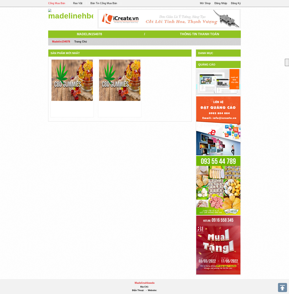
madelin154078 (89, 34)
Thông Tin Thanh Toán (199, 34)
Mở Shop (205, 3)
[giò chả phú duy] (218, 185)
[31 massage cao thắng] (218, 244)
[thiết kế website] (169, 19)
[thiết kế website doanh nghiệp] (218, 81)
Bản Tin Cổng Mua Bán (103, 3)
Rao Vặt (77, 3)
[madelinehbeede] (70, 13)
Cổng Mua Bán (56, 3)
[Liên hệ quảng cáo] (218, 125)
